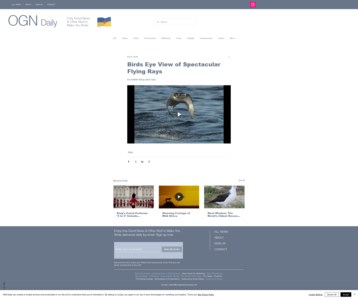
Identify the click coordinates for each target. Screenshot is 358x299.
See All (242, 180)
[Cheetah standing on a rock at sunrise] (179, 197)
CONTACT (220, 249)
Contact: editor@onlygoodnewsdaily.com (179, 284)
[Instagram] (253, 4)
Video (136, 38)
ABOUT (219, 237)
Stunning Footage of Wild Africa (176, 214)
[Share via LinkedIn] (142, 161)
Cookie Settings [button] (316, 294)
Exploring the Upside (170, 276)
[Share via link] (149, 161)
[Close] (354, 294)
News (125, 38)
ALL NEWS (221, 231)
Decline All (331, 294)
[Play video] (179, 114)
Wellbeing (165, 38)
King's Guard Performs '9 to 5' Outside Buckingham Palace (132, 214)
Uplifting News (173, 273)
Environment (150, 38)
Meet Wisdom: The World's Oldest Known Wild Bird (223, 214)
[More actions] (229, 56)
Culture (221, 38)
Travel (178, 38)
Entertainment (206, 38)
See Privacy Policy (206, 294)
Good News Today (214, 279)
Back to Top (4, 288)
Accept (346, 294)
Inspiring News (159, 273)
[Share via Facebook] (128, 161)
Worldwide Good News (191, 276)
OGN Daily (154, 276)
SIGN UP (220, 243)
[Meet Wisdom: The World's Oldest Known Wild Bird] (224, 197)
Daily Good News (142, 273)
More (232, 38)
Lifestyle (190, 38)
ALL (115, 38)
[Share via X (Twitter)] (135, 161)
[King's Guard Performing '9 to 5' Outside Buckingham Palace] (133, 197)
